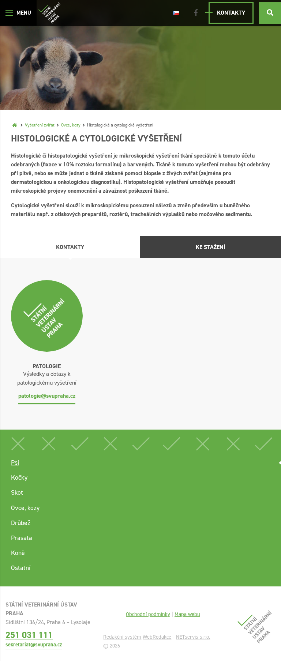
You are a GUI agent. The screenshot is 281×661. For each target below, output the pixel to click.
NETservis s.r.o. (193, 637)
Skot (17, 492)
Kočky (19, 477)
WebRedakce (157, 637)
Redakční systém (122, 637)
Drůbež (20, 522)
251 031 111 (29, 635)
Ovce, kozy (70, 125)
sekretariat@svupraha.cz (33, 644)
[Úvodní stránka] (49, 13)
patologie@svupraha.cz (46, 396)
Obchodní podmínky (148, 614)
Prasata (21, 537)
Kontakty (231, 12)
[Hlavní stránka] (14, 125)
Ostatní (20, 567)
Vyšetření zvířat (40, 125)
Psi (15, 462)
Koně (18, 552)
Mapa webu (187, 614)
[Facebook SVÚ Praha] (196, 13)
